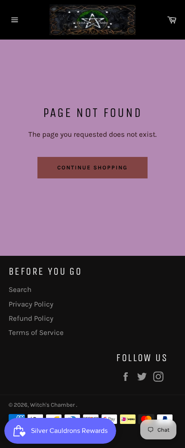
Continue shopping (92, 167)
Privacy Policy (31, 304)
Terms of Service (36, 332)
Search (20, 289)
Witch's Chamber (53, 405)
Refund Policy (31, 318)
